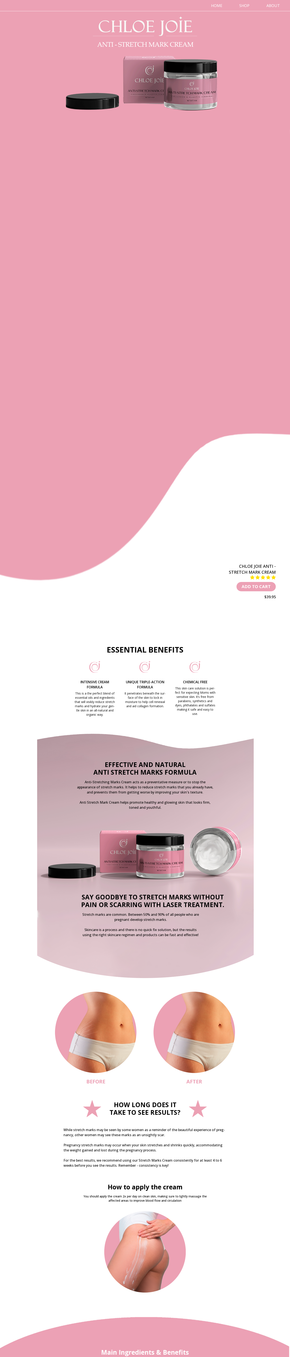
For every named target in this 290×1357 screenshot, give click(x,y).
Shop (244, 5)
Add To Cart (256, 586)
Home (216, 5)
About (273, 5)
